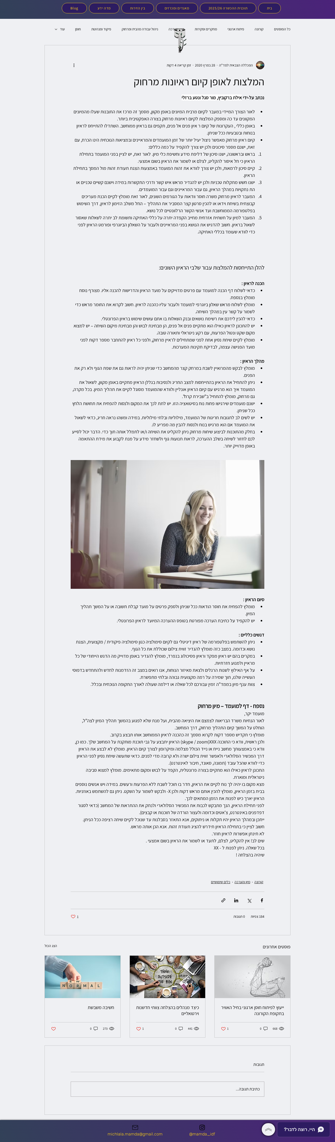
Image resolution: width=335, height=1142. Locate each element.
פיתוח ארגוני (235, 29)
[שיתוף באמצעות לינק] (223, 900)
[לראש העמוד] (268, 1129)
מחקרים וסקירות (206, 29)
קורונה (259, 29)
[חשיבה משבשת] (82, 977)
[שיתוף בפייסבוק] (261, 900)
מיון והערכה (242, 882)
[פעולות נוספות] (74, 65)
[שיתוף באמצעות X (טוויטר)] (249, 900)
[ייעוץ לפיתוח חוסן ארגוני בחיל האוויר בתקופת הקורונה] (252, 977)
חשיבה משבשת (101, 1007)
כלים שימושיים (220, 882)
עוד (62, 29)
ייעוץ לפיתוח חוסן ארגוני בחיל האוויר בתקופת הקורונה (252, 1010)
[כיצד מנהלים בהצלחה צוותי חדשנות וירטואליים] (167, 977)
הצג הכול (50, 945)
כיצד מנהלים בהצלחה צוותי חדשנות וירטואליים (167, 1010)
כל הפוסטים (282, 29)
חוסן (78, 29)
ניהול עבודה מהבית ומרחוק (140, 29)
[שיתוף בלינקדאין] (236, 900)
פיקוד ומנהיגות (101, 29)
